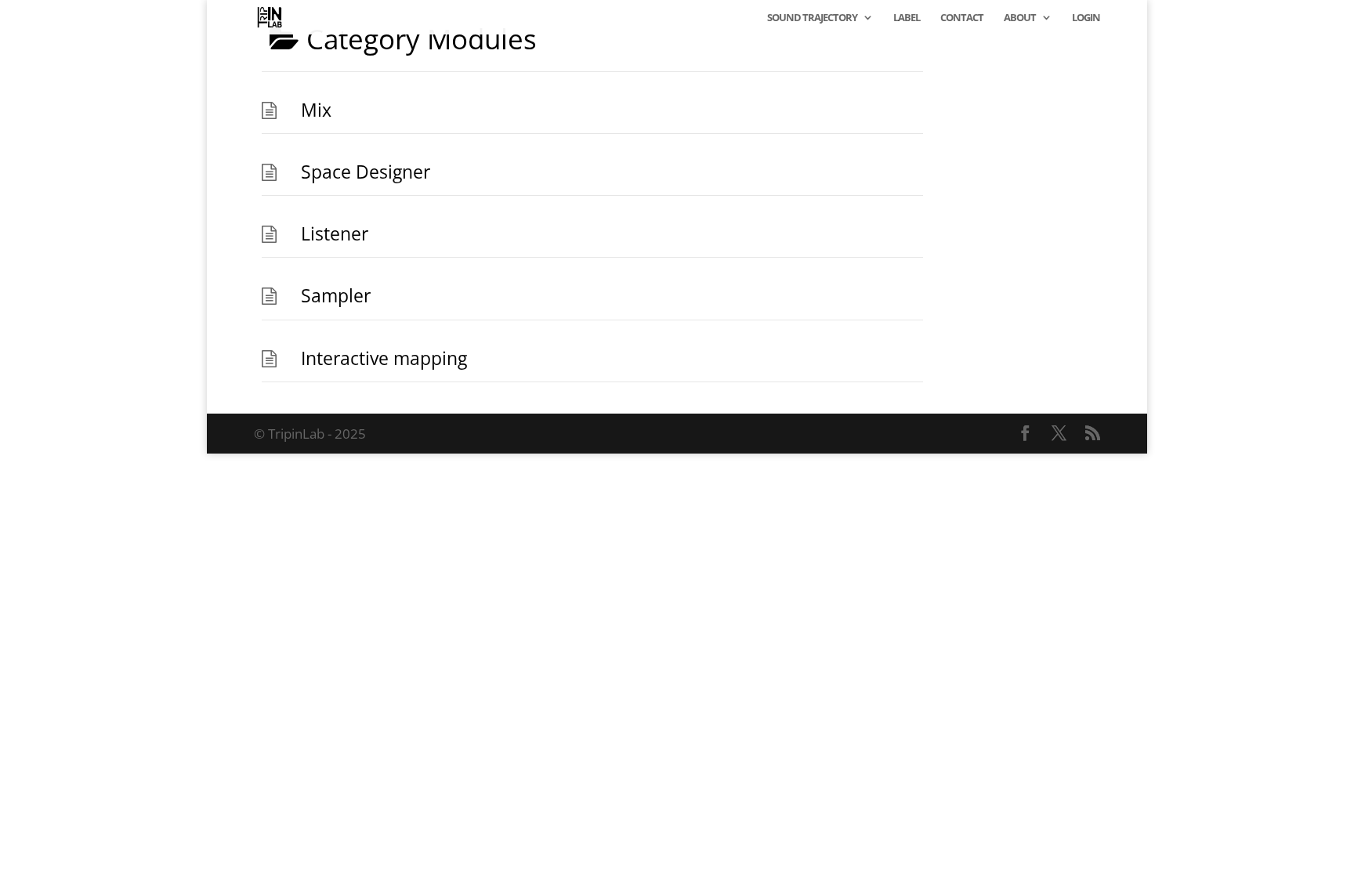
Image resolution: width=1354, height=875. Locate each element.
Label (906, 18)
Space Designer (365, 172)
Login (1086, 18)
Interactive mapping (384, 358)
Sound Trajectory (812, 18)
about (1020, 18)
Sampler (336, 296)
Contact (961, 18)
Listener (334, 234)
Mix (316, 110)
